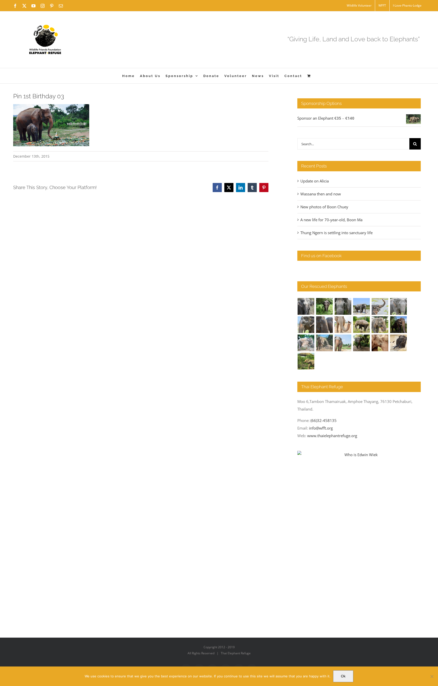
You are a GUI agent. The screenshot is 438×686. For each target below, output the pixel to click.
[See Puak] (380, 343)
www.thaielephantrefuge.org (332, 435)
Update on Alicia (314, 180)
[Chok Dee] (324, 343)
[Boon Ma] (343, 306)
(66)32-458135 (324, 420)
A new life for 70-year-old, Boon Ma (331, 219)
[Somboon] (306, 361)
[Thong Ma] (324, 325)
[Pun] (343, 343)
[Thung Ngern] (324, 306)
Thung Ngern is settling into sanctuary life (336, 232)
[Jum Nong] (380, 325)
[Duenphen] (361, 343)
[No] (431, 676)
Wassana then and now (320, 193)
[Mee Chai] (306, 325)
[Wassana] (306, 343)
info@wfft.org (321, 428)
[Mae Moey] (306, 306)
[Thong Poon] (343, 325)
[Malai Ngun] (398, 325)
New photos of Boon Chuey (324, 206)
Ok (343, 676)
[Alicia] (380, 306)
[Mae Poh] (361, 306)
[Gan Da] (398, 306)
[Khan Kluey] (398, 343)
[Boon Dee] (361, 325)
